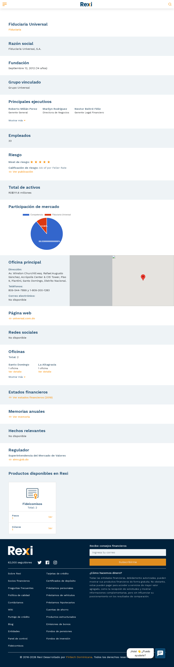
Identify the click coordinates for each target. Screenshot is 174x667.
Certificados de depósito (61, 580)
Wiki (10, 609)
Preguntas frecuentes (20, 588)
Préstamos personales (59, 588)
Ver (50, 517)
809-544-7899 (17, 290)
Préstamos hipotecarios (60, 602)
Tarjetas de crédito (57, 573)
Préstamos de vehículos (60, 595)
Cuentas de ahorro (57, 609)
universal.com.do (24, 318)
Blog (10, 624)
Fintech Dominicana (79, 657)
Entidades (14, 631)
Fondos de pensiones (59, 631)
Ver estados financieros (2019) (33, 397)
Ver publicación (23, 171)
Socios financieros (19, 580)
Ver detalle (15, 371)
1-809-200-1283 (40, 290)
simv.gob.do (21, 459)
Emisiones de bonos (58, 624)
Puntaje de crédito (19, 617)
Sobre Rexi (14, 573)
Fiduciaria (14, 29)
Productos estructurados (61, 617)
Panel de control (18, 638)
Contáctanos (15, 602)
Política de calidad (19, 595)
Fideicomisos (15, 645)
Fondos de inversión (58, 638)
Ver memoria (21, 416)
